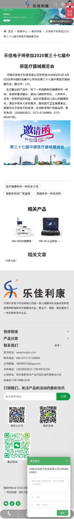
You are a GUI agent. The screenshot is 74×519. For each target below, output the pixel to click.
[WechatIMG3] (37, 16)
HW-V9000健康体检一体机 (23, 241)
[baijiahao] (18, 503)
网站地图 (12, 492)
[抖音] (12, 503)
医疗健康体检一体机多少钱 (22, 186)
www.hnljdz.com (26, 352)
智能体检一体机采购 (49, 193)
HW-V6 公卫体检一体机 (50, 241)
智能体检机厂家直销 (18, 193)
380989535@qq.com (28, 363)
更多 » (58, 345)
